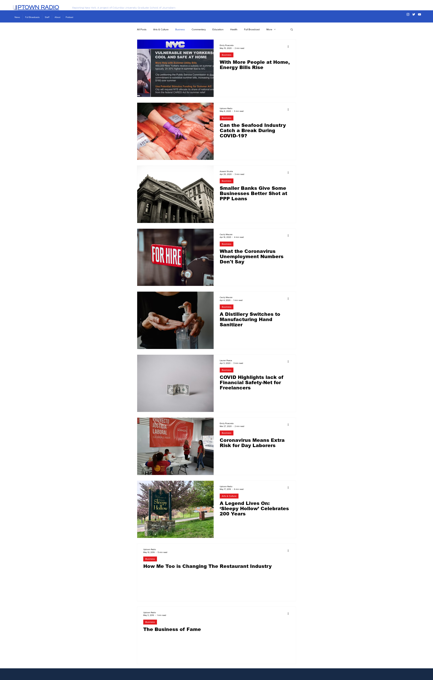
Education (217, 29)
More (269, 29)
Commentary (199, 29)
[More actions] (289, 46)
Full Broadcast (252, 29)
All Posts (141, 29)
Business (180, 29)
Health (233, 29)
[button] (291, 29)
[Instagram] (408, 14)
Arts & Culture (160, 29)
